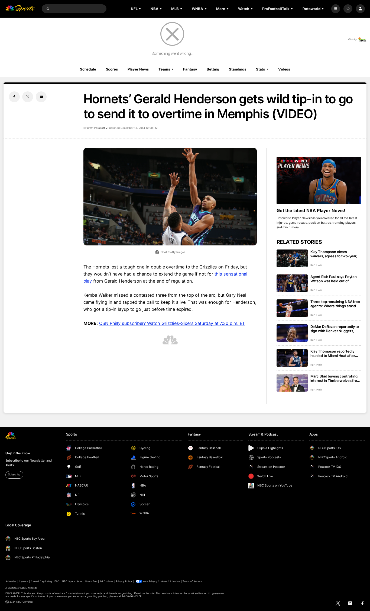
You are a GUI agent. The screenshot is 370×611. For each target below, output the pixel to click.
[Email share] (41, 96)
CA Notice (174, 581)
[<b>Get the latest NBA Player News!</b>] (319, 180)
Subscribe (14, 474)
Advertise (10, 581)
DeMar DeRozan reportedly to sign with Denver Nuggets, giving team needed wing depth (334, 328)
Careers (23, 581)
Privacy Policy (124, 581)
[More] (335, 8)
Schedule (88, 69)
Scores (112, 69)
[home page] (20, 9)
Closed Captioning (41, 581)
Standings (237, 69)
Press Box (91, 581)
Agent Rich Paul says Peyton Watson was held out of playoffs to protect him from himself (333, 278)
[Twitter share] (27, 96)
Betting (213, 69)
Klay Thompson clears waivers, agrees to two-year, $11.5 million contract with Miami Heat (333, 253)
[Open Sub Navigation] (140, 9)
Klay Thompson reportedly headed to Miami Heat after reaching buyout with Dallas (333, 353)
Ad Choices (106, 581)
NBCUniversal (28, 587)
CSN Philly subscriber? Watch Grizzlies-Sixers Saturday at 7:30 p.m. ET (172, 323)
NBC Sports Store (72, 581)
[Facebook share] (14, 96)
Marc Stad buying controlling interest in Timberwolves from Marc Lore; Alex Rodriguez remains (335, 378)
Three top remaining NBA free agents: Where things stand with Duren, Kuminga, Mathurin (335, 303)
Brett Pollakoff (96, 127)
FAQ (56, 581)
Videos (284, 69)
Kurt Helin (316, 265)
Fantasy (190, 69)
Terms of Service (192, 581)
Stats (260, 69)
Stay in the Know (17, 453)
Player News (138, 69)
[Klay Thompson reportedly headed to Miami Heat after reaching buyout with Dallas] (292, 358)
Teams (164, 69)
